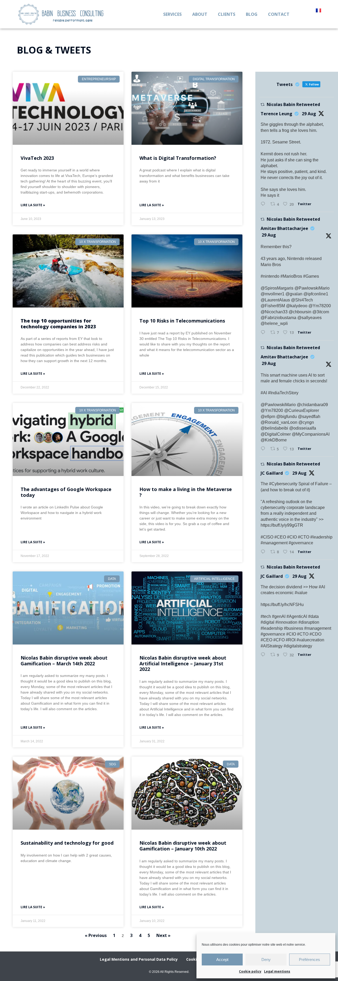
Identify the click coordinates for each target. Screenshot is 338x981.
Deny (266, 959)
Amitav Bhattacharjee (284, 228)
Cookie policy (250, 971)
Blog (251, 14)
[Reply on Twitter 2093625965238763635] (264, 552)
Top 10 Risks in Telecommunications (182, 321)
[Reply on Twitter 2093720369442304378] (264, 449)
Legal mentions (277, 971)
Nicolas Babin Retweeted (293, 104)
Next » (163, 935)
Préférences (309, 959)
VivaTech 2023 (37, 158)
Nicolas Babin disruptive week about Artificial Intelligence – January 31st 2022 (182, 663)
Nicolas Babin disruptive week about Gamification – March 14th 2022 (64, 661)
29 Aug (309, 114)
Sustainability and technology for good (67, 843)
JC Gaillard (272, 473)
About (199, 14)
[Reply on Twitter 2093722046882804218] (264, 332)
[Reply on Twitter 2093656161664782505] (264, 654)
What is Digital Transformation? (177, 158)
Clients (226, 14)
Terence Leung (276, 114)
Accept (222, 959)
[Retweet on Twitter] (262, 105)
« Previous (96, 935)
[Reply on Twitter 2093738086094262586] (264, 204)
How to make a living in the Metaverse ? (185, 492)
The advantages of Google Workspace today (66, 492)
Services (172, 14)
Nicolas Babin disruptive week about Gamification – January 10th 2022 (182, 846)
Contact (278, 14)
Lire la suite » (33, 205)
